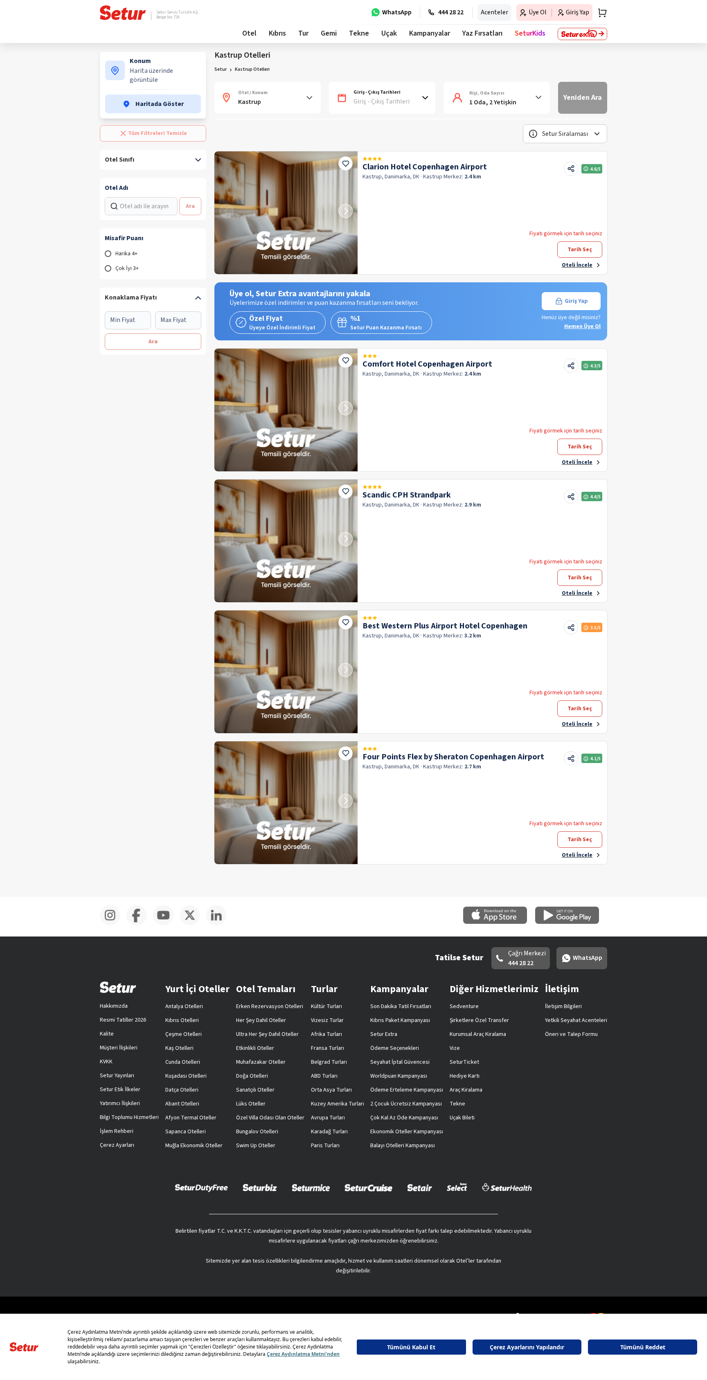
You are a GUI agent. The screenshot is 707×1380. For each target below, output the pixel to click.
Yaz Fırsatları (482, 33)
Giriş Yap (576, 301)
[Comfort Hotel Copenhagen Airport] (286, 410)
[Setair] (419, 1187)
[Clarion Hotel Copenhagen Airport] (286, 212)
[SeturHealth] (507, 1187)
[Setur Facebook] (139, 924)
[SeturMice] (311, 1187)
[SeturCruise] (368, 1187)
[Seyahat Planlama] (599, 13)
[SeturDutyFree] (201, 1187)
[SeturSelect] (457, 1187)
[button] (565, 133)
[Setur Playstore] (571, 922)
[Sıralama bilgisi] (533, 134)
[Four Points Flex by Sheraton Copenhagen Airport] (286, 802)
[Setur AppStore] (499, 922)
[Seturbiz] (260, 1187)
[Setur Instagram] (113, 924)
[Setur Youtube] (166, 924)
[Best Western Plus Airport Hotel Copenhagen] (286, 671)
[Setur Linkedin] (219, 924)
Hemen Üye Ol (582, 326)
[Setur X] (193, 924)
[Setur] (123, 12)
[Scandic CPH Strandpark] (286, 541)
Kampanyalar (429, 33)
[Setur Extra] (582, 34)
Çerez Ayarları (117, 1145)
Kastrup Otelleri (252, 69)
